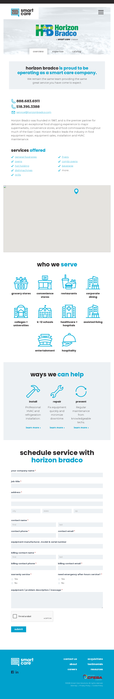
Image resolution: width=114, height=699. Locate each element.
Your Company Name (23, 470)
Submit (18, 629)
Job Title (16, 481)
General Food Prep (26, 157)
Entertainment (45, 350)
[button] (76, 191)
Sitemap (73, 686)
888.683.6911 (28, 101)
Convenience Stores (45, 295)
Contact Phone (20, 531)
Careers (72, 669)
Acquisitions (95, 659)
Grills (18, 174)
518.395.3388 (28, 106)
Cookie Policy (97, 686)
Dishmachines (23, 170)
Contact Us (70, 659)
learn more (32, 427)
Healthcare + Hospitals (69, 323)
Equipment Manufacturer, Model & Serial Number (38, 542)
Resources (97, 669)
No (15, 583)
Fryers (65, 157)
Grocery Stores (21, 293)
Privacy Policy (84, 686)
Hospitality (69, 350)
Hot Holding (22, 165)
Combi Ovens (70, 161)
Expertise (58, 51)
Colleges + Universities (21, 323)
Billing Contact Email (70, 563)
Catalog (76, 51)
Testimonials (95, 664)
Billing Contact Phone (23, 563)
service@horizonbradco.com (33, 112)
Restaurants (69, 293)
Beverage (67, 165)
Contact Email (66, 531)
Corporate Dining (93, 295)
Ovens (18, 161)
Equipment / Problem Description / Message (37, 590)
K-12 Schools (45, 322)
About (73, 664)
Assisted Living (93, 322)
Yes (16, 579)
